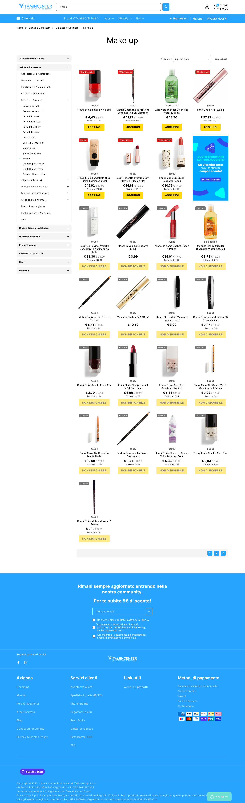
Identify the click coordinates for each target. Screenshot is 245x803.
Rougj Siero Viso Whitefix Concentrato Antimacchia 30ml (94, 248)
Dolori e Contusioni (33, 142)
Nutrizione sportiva (30, 236)
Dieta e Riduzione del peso (34, 228)
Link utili (132, 677)
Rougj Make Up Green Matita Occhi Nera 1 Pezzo (210, 386)
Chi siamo (23, 687)
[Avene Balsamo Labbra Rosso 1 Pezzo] (172, 221)
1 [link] (210, 553)
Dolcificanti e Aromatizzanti (36, 87)
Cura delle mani (31, 132)
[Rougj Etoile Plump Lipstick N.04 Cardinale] (133, 361)
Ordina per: (166, 59)
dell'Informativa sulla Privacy (133, 620)
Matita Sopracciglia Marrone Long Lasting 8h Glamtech (133, 111)
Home (20, 27)
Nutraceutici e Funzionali (34, 186)
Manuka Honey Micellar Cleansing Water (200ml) (210, 247)
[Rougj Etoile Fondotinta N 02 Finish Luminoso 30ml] (94, 153)
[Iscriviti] (149, 611)
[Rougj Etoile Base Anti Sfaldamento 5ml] (172, 361)
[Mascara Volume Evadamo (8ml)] (133, 221)
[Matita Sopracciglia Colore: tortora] (94, 293)
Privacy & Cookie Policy (32, 737)
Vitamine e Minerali (31, 180)
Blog (19, 720)
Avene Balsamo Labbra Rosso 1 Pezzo (172, 247)
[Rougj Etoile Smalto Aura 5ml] (210, 429)
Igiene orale (29, 148)
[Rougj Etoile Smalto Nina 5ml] (94, 85)
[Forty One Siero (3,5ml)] (210, 85)
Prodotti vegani (27, 245)
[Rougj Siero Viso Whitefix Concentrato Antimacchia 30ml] (94, 221)
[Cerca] (166, 7)
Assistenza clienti (81, 687)
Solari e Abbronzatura (34, 174)
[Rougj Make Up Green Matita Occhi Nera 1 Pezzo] (210, 361)
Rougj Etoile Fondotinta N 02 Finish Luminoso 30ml (94, 179)
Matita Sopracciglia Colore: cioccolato (133, 454)
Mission (21, 695)
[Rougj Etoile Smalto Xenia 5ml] (94, 361)
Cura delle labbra (32, 127)
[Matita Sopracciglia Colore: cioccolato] (133, 429)
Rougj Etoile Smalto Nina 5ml (94, 109)
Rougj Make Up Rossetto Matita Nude (94, 454)
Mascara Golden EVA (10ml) (133, 317)
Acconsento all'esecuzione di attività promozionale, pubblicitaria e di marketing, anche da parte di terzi (121, 627)
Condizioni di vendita (30, 728)
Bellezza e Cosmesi (67, 27)
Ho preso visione (123, 620)
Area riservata (26, 712)
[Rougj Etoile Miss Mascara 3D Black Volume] (210, 293)
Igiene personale (32, 153)
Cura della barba (31, 121)
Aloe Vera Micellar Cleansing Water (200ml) (171, 111)
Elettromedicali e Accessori (36, 213)
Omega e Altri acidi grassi (35, 193)
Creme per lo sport (33, 111)
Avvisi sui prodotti (136, 687)
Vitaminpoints (79, 703)
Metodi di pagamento (199, 677)
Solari (24, 219)
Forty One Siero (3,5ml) (210, 109)
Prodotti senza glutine (33, 206)
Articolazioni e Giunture (34, 199)
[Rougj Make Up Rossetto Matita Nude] (94, 429)
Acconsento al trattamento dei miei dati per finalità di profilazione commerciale (121, 636)
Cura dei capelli (31, 116)
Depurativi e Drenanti (32, 80)
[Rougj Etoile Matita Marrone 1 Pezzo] (94, 497)
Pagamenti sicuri (81, 712)
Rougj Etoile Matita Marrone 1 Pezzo (94, 522)
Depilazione (29, 137)
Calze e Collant (31, 106)
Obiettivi (24, 270)
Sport (22, 262)
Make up (88, 27)
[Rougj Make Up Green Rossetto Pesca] (172, 153)
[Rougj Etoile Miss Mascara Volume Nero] (172, 293)
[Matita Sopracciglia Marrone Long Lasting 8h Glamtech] (133, 85)
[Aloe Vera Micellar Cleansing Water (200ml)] (172, 85)
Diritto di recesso (81, 728)
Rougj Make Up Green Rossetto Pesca (171, 179)
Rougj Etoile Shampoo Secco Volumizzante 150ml (172, 454)
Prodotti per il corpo (34, 163)
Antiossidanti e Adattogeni (35, 73)
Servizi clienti (83, 677)
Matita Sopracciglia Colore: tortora (94, 318)
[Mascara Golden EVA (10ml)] (133, 293)
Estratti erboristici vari (33, 93)
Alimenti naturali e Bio (31, 58)
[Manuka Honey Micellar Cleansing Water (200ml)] (210, 221)
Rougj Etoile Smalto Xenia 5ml (94, 385)
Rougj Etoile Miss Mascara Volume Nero (171, 318)
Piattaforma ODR (81, 737)
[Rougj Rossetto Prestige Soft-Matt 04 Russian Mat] (133, 153)
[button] (221, 7)
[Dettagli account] (207, 7)
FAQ (73, 745)
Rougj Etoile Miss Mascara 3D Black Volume (210, 318)
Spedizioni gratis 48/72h (86, 695)
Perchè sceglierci (28, 703)
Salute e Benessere (40, 27)
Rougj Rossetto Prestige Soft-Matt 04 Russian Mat (133, 179)
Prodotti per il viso (33, 169)
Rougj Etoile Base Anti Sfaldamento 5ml (171, 386)
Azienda (25, 677)
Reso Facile (77, 720)
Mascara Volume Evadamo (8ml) (133, 247)
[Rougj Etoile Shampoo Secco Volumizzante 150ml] (172, 429)
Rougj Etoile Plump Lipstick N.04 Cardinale (133, 386)
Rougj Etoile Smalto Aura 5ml (210, 453)
